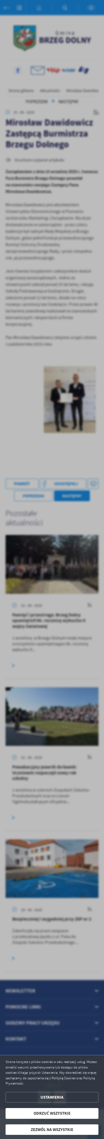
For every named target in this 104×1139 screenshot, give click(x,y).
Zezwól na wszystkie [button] (52, 1129)
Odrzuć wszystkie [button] (52, 1113)
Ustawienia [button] (52, 1097)
